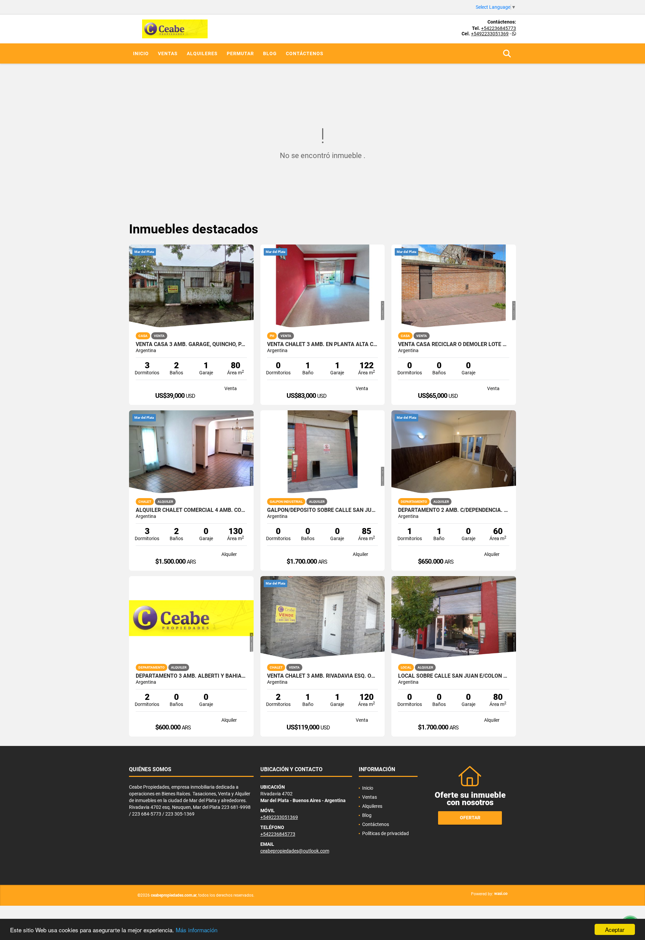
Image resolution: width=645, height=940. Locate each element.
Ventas (168, 53)
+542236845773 (498, 28)
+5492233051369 (490, 33)
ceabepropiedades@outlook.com (294, 851)
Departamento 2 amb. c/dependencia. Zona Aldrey (453, 510)
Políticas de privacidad (385, 833)
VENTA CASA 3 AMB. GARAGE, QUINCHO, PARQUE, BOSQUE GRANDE (191, 344)
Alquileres (202, 53)
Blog (270, 53)
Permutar (240, 53)
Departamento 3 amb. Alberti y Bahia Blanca (191, 676)
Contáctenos (305, 53)
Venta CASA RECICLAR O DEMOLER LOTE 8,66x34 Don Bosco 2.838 (453, 344)
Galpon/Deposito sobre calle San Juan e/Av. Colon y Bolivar (322, 510)
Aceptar (615, 929)
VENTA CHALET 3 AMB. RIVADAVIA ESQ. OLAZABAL (322, 676)
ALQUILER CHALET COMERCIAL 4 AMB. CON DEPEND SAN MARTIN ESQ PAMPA (191, 510)
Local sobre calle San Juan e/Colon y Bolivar (453, 676)
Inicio (141, 53)
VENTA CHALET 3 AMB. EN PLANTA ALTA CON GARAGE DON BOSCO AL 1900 (322, 344)
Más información (196, 930)
